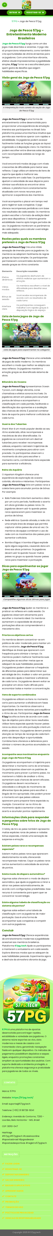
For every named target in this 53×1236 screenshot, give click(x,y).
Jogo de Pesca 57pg (13, 43)
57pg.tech (20, 945)
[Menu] (4, 5)
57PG (15, 21)
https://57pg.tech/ (22, 1097)
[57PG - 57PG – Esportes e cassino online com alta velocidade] (26, 5)
